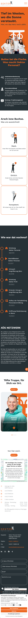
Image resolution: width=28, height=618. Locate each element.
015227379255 (9, 496)
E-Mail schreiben (9, 499)
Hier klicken (15, 589)
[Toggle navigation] (25, 3)
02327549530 (8, 491)
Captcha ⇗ (23, 589)
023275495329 (9, 493)
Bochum (13, 389)
